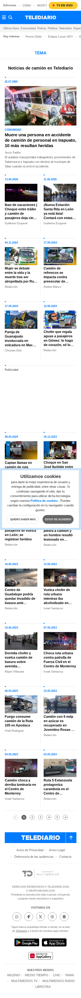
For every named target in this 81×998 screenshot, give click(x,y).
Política (52, 28)
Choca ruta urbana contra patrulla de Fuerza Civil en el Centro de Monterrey (60, 659)
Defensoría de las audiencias (34, 856)
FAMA (69, 975)
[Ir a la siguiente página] (65, 817)
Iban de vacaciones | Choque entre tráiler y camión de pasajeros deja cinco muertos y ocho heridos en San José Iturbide (21, 218)
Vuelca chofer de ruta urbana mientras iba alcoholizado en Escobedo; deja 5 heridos (57, 600)
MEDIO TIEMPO (36, 975)
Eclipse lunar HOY (60, 36)
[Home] (40, 17)
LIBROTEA (43, 986)
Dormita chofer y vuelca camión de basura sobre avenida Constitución (18, 661)
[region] (40, 400)
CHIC (57, 975)
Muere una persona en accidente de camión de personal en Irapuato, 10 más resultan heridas (40, 140)
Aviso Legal (57, 850)
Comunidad (28, 28)
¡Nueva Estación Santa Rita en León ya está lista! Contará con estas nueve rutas (59, 213)
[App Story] (54, 943)
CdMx (26, 5)
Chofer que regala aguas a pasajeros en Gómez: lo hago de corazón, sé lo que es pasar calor (58, 340)
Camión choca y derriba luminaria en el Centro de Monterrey (20, 787)
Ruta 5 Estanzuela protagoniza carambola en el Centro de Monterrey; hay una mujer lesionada (59, 791)
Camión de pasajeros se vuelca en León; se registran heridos (20, 532)
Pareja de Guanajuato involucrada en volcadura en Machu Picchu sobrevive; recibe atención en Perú (21, 345)
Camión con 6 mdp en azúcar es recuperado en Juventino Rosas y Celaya (58, 725)
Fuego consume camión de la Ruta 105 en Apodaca (19, 721)
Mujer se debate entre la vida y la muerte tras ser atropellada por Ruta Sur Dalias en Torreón (21, 279)
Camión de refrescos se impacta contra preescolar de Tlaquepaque (55, 277)
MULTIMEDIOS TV (24, 981)
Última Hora (11, 28)
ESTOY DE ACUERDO (58, 519)
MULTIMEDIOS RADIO (58, 981)
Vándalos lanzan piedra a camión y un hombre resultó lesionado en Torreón (58, 535)
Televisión (65, 28)
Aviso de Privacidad (29, 850)
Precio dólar (34, 36)
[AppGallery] (40, 956)
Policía (41, 28)
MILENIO (13, 975)
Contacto (65, 856)
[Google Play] (26, 943)
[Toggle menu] (4, 17)
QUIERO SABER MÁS (23, 519)
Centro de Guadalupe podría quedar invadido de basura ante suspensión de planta (20, 600)
